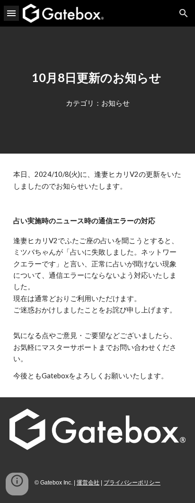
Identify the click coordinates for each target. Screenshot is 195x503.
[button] (11, 13)
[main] (97, 77)
